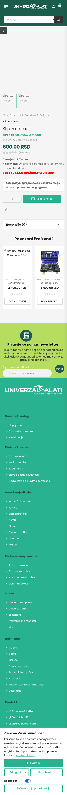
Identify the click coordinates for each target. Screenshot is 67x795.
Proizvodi (15, 115)
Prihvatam (33, 763)
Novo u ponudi (29, 139)
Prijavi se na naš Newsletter (20, 367)
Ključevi (23, 279)
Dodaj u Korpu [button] (17, 301)
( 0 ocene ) (24, 152)
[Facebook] (6, 209)
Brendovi (30, 115)
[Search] (58, 19)
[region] (33, 761)
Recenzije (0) (16, 224)
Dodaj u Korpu (44, 198)
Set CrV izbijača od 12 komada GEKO (29, 283)
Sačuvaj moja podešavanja (34, 788)
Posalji (59, 368)
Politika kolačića (25, 755)
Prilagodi (15, 772)
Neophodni (11, 781)
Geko (43, 115)
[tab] (33, 225)
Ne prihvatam (46, 772)
